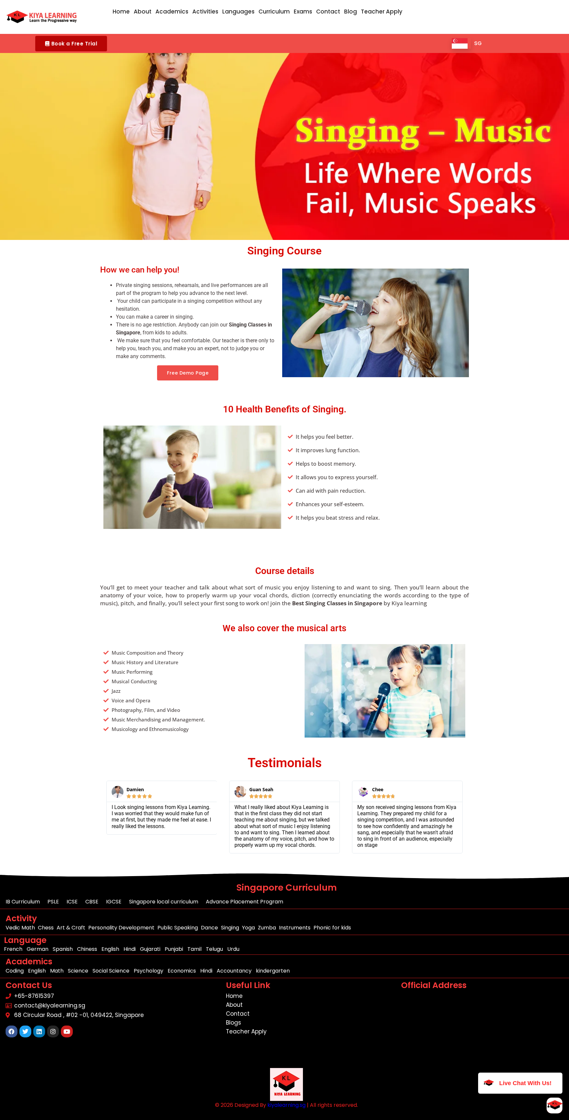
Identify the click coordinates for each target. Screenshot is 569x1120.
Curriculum (274, 11)
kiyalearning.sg (286, 1105)
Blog (350, 11)
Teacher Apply (381, 11)
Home (121, 11)
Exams (303, 11)
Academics (171, 11)
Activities (205, 11)
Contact (328, 11)
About (142, 11)
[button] (71, 43)
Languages (238, 11)
